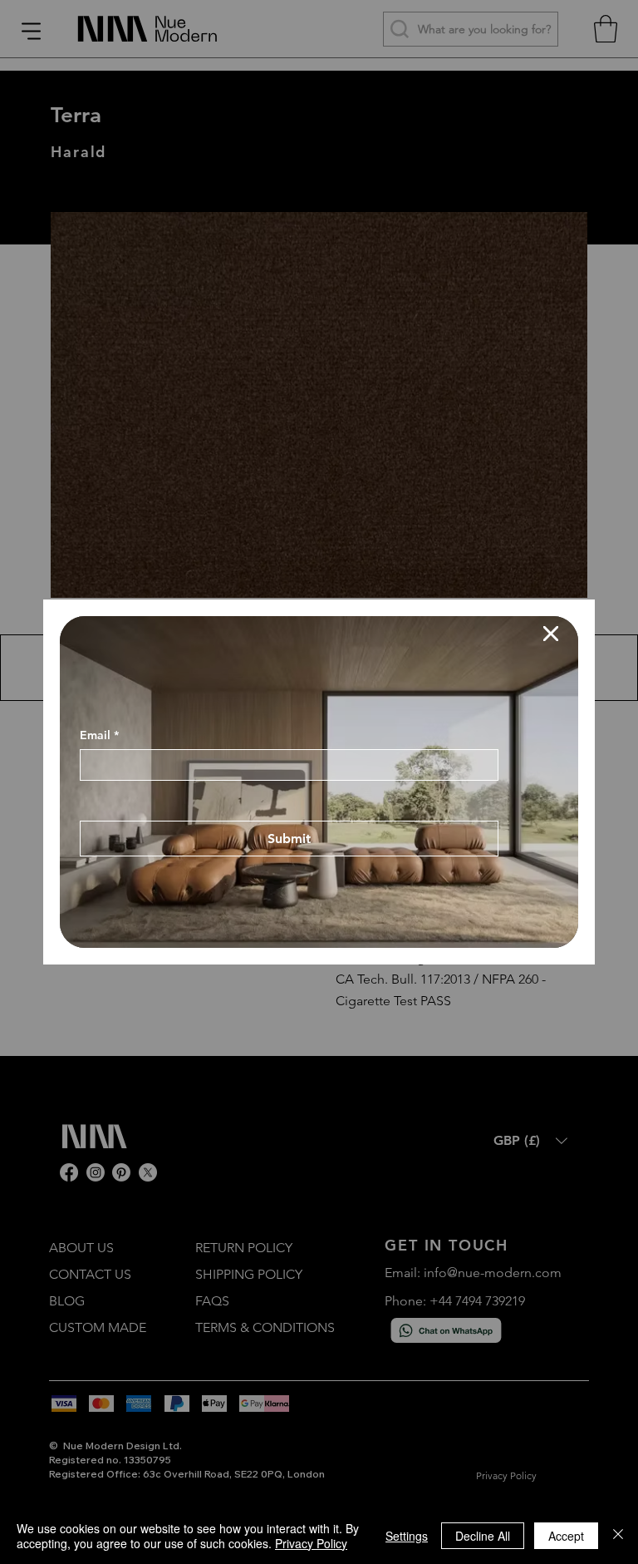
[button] (550, 634)
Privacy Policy (311, 1543)
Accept (566, 1535)
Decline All (482, 1535)
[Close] (618, 1536)
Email (99, 729)
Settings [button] (406, 1535)
